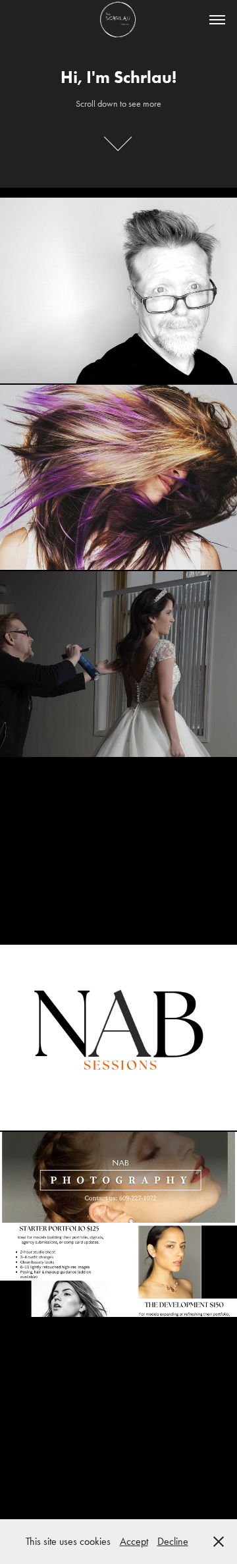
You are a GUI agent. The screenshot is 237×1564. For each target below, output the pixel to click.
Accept (134, 1541)
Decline (172, 1541)
